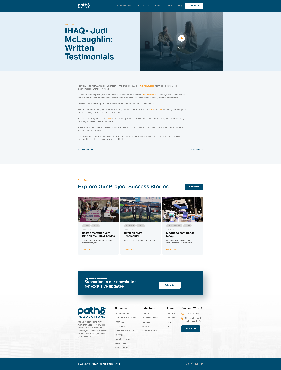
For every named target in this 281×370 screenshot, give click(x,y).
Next (193, 150)
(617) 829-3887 (192, 314)
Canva (109, 119)
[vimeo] (202, 364)
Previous (85, 150)
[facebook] (192, 364)
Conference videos (174, 226)
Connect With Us (192, 308)
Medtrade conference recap (180, 235)
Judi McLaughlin (147, 86)
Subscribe (170, 285)
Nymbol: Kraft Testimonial (133, 235)
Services (121, 308)
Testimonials (130, 226)
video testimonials (149, 95)
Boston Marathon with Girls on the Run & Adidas (98, 235)
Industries (148, 308)
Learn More (87, 250)
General (86, 226)
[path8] (92, 308)
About (171, 308)
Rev (153, 110)
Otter (159, 110)
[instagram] (187, 364)
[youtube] (196, 363)
